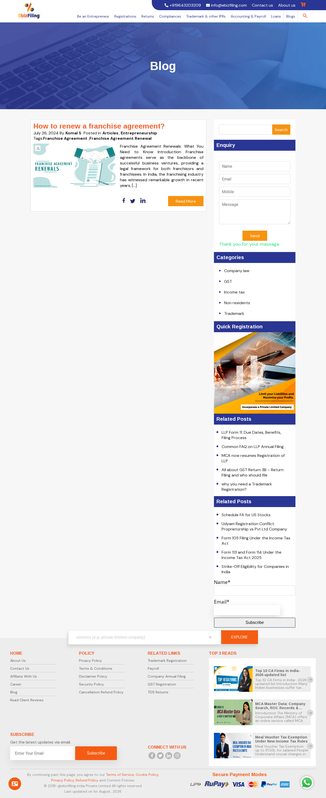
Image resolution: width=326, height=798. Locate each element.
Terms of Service (120, 774)
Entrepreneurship (139, 133)
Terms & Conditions (95, 668)
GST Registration (162, 684)
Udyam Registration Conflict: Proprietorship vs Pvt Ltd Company (254, 526)
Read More (186, 201)
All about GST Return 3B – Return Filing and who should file (252, 472)
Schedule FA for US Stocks (246, 514)
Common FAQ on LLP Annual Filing (253, 446)
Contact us (262, 5)
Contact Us (19, 668)
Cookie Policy (147, 774)
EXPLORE (239, 637)
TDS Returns (158, 692)
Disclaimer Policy (93, 676)
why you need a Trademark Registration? (247, 486)
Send (255, 236)
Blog (13, 692)
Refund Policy (87, 780)
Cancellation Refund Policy (101, 692)
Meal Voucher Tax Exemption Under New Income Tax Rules (281, 739)
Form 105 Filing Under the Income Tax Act (256, 540)
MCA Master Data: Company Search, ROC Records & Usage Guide (280, 708)
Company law (236, 270)
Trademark (234, 313)
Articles (110, 133)
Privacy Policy (90, 660)
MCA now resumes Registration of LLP (253, 458)
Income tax (234, 292)
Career (15, 684)
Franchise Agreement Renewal (120, 138)
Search (281, 129)
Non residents (237, 302)
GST (228, 281)
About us (286, 5)
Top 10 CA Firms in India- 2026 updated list (277, 673)
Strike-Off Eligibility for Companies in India (255, 569)
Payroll (153, 668)
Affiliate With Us (23, 676)
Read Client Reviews (27, 700)
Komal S (73, 133)
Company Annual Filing (167, 676)
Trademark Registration (167, 660)
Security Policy (91, 684)
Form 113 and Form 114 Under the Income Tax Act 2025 (251, 555)
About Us (18, 660)
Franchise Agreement (65, 138)
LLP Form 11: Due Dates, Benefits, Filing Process (251, 435)
